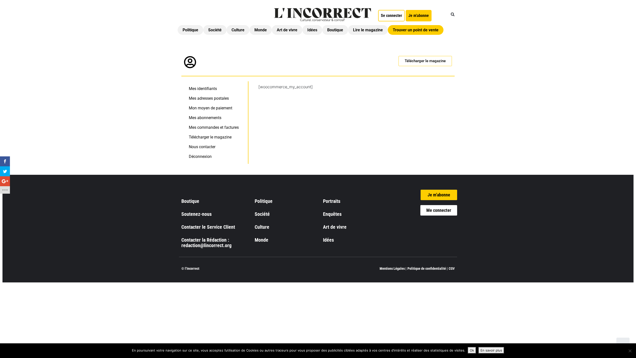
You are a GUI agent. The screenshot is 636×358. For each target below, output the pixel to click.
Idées (312, 30)
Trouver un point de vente (415, 30)
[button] (452, 14)
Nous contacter (202, 146)
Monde (260, 30)
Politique (190, 30)
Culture (238, 30)
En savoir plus (491, 350)
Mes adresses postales (209, 98)
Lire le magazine (368, 30)
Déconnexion (200, 156)
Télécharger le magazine (210, 137)
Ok (472, 350)
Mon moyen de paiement (210, 108)
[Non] (629, 350)
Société (215, 30)
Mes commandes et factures (214, 127)
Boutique (335, 30)
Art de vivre (287, 30)
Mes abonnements (205, 117)
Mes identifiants (203, 88)
